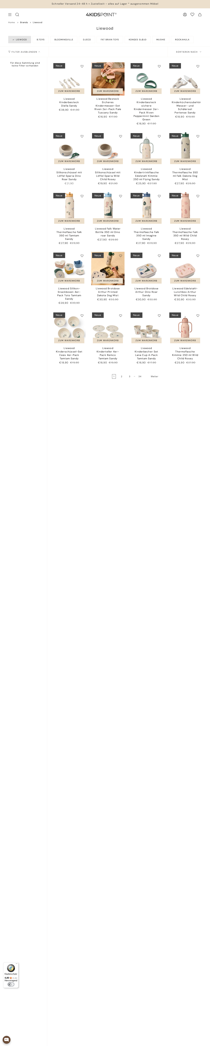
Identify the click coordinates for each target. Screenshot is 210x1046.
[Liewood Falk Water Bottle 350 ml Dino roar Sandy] (108, 209)
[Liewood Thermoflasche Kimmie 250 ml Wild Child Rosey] (185, 328)
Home (11, 22)
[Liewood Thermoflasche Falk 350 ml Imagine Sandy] (146, 209)
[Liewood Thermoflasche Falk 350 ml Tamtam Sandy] (69, 209)
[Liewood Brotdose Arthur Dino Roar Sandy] (146, 268)
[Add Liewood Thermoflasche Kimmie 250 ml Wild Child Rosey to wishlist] (198, 315)
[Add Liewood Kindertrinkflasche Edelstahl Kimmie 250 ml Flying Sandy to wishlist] (159, 136)
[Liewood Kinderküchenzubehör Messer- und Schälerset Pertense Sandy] (185, 79)
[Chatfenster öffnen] (6, 1040)
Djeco (87, 39)
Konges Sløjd (138, 39)
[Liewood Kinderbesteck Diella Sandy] (69, 79)
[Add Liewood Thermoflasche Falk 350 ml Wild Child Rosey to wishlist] (198, 196)
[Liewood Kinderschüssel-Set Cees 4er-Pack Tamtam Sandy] (69, 328)
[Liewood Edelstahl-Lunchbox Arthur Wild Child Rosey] (185, 268)
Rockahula (182, 39)
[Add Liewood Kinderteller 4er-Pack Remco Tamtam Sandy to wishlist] (120, 315)
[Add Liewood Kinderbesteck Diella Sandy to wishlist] (82, 66)
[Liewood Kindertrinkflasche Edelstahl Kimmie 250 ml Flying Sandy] (146, 149)
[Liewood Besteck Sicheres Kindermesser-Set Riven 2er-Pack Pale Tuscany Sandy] (108, 79)
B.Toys (41, 39)
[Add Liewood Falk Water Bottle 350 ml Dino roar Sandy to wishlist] (120, 196)
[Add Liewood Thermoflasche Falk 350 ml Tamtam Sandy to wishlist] (82, 196)
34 (139, 376)
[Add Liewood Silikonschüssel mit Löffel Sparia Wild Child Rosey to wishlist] (120, 136)
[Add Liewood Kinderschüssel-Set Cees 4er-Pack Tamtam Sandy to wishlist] (82, 315)
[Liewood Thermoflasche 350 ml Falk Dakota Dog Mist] (185, 149)
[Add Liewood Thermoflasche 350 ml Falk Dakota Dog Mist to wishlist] (198, 136)
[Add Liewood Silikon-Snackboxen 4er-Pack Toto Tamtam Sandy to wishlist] (82, 255)
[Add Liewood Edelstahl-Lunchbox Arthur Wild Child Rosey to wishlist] (198, 255)
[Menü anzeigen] (10, 14)
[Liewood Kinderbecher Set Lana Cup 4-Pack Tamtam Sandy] (146, 328)
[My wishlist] (192, 14)
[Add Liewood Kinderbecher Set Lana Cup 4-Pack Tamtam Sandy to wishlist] (159, 315)
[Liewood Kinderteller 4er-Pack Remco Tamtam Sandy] (108, 328)
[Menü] (17, 964)
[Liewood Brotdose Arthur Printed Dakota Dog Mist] (108, 268)
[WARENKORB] (200, 14)
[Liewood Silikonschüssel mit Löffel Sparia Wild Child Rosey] (108, 149)
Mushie (160, 39)
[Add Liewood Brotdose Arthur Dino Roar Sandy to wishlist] (159, 255)
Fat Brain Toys (110, 39)
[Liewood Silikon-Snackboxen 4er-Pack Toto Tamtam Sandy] (69, 268)
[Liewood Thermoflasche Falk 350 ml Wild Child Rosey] (185, 209)
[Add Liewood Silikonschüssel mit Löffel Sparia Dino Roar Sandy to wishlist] (82, 136)
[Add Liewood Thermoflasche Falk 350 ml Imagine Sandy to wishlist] (159, 196)
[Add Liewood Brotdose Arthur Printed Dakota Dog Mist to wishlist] (120, 255)
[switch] (11, 984)
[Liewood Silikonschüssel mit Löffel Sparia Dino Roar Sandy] (69, 149)
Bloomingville (63, 39)
